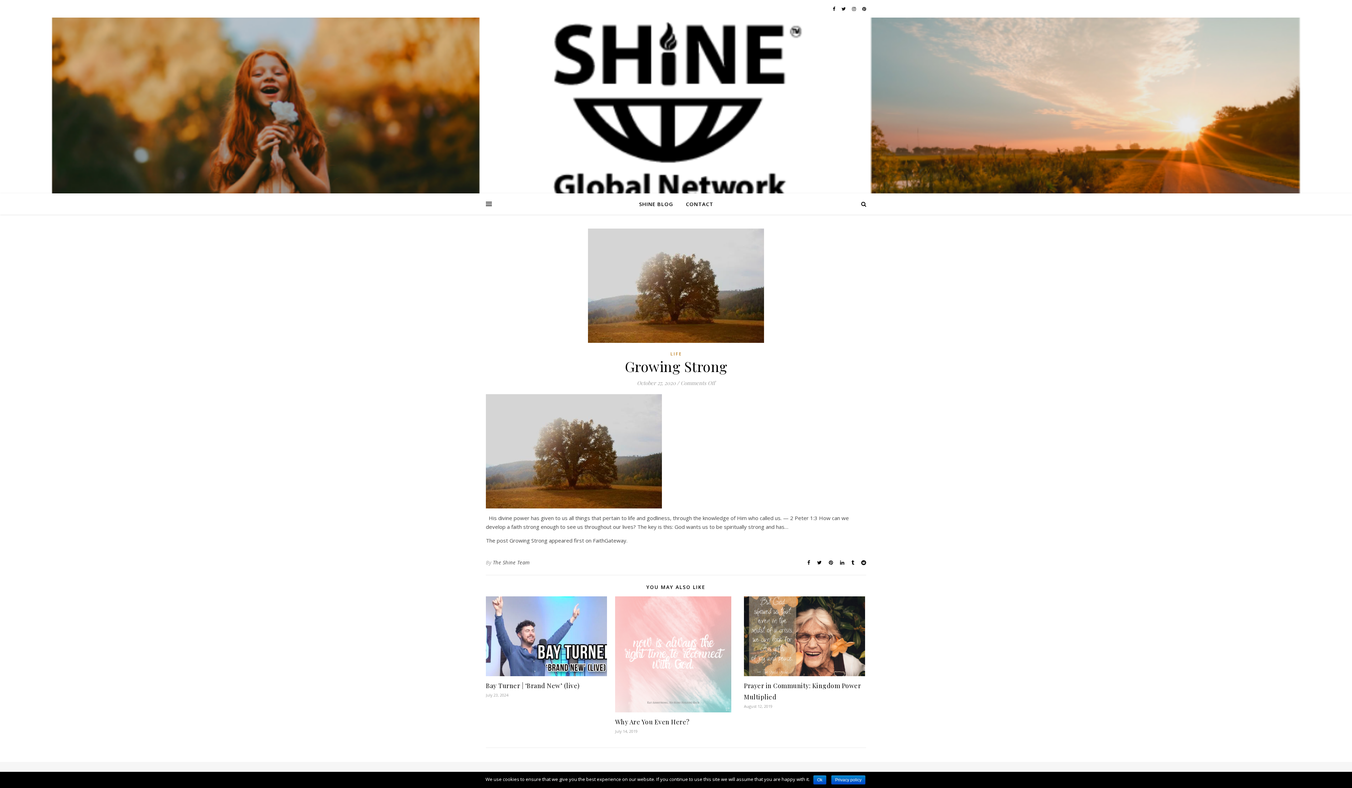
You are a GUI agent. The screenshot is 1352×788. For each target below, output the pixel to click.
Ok (819, 779)
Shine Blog (656, 203)
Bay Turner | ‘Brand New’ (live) (533, 685)
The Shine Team (511, 562)
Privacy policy (848, 779)
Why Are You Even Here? (652, 722)
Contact (699, 203)
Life (676, 354)
